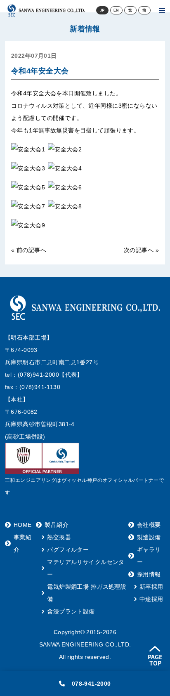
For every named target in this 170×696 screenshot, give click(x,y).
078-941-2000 (91, 683)
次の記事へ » (141, 250)
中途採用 (151, 599)
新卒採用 (151, 586)
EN (116, 10)
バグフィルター (68, 549)
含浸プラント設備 (70, 611)
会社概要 (149, 524)
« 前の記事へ (28, 250)
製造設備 (149, 537)
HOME (23, 524)
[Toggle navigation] (162, 10)
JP (102, 10)
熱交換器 (59, 537)
